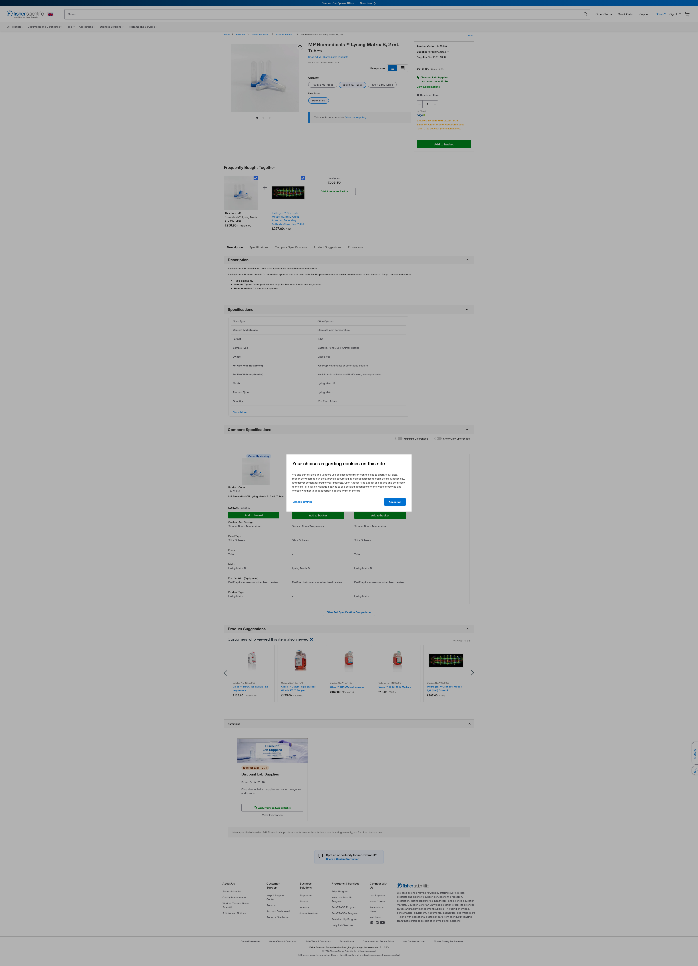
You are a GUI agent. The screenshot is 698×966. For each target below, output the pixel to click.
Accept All (395, 502)
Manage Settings (302, 501)
